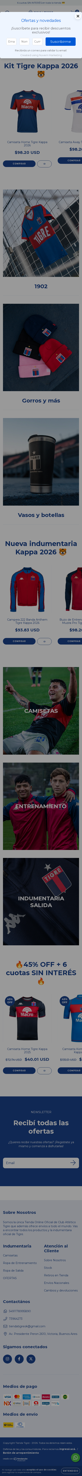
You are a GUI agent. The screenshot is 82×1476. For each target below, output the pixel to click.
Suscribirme (60, 42)
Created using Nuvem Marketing (41, 55)
